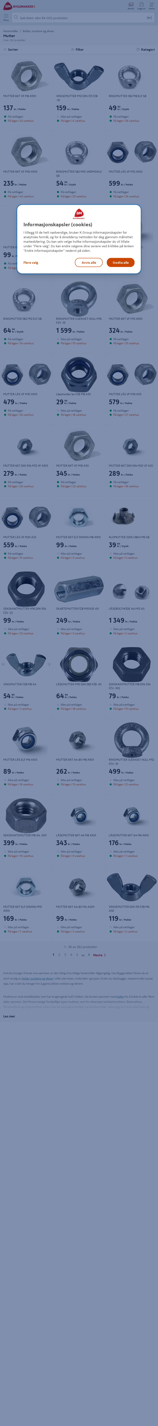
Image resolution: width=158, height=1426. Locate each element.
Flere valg (30, 262)
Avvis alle (89, 262)
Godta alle (121, 262)
